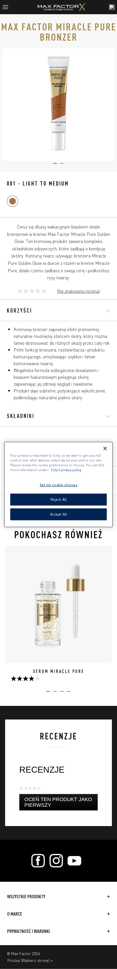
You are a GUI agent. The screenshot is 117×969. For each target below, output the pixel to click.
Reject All (59, 499)
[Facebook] (38, 861)
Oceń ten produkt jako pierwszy (58, 803)
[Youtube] (74, 861)
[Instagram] (56, 861)
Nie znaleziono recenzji (78, 291)
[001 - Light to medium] (12, 201)
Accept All (58, 514)
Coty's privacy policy (66, 469)
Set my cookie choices (59, 485)
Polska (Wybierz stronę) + (30, 960)
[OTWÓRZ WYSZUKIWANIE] (112, 7)
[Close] (105, 448)
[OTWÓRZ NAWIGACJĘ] (7, 7)
